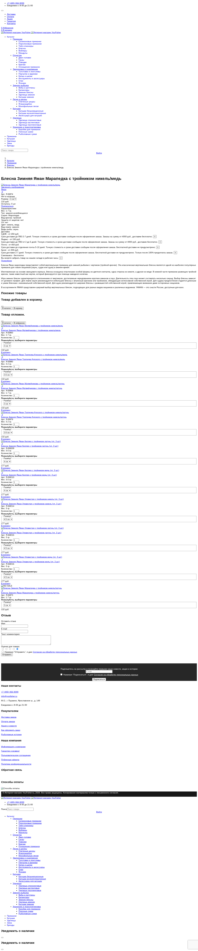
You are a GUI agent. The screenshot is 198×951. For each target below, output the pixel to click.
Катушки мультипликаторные (32, 113)
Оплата (10, 16)
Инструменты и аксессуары (32, 78)
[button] (99, 30)
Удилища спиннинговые (30, 120)
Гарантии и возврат (10, 751)
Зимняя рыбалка (21, 85)
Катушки (17, 108)
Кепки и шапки (25, 76)
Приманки (17, 39)
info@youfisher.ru (9, 696)
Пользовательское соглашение (16, 755)
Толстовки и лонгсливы (29, 71)
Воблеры (23, 51)
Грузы (21, 60)
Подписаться (7, 206)
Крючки (22, 64)
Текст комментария (10, 634)
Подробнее (6, 261)
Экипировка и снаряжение (25, 69)
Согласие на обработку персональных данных (55, 652)
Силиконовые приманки (30, 41)
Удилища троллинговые (30, 125)
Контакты (11, 23)
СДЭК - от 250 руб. (78, 235)
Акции (10, 19)
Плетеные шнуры (27, 101)
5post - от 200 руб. (88, 251)
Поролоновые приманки (30, 44)
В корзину (18, 308)
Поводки (23, 62)
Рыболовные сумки (28, 134)
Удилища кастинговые (29, 122)
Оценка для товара (10, 646)
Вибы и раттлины (27, 88)
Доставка (11, 14)
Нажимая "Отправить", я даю (40, 652)
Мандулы (23, 53)
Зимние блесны (26, 92)
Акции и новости (9, 726)
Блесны (22, 48)
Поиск (4, 809)
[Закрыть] (2, 306)
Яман (3, 189)
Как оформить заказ (10, 730)
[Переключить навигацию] (2, 10)
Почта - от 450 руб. (79, 245)
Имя (3, 623)
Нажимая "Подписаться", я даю (100, 675)
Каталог (10, 37)
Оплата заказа (8, 721)
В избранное (19, 323)
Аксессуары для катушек (30, 115)
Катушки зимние (26, 97)
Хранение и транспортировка (27, 127)
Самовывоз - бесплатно (31, 256)
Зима (9, 143)
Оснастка (17, 55)
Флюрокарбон (25, 104)
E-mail (4, 629)
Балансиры (24, 90)
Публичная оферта (10, 759)
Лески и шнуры (20, 99)
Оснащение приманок (29, 67)
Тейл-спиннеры (26, 46)
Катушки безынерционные (31, 111)
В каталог (6, 308)
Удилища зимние (27, 95)
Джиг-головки (25, 57)
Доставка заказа (8, 717)
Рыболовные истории (11, 734)
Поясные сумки (26, 132)
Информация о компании (13, 746)
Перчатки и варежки (28, 74)
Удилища (17, 118)
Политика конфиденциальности (16, 764)
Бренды (10, 145)
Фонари (22, 83)
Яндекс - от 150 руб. (81, 240)
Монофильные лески (29, 106)
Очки (21, 81)
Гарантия (11, 21)
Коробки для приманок (29, 129)
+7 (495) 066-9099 (15, 3)
